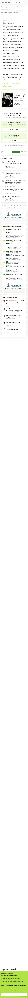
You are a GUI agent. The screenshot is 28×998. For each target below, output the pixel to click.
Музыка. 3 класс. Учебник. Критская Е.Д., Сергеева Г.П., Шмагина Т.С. (14, 242)
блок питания (4, 12)
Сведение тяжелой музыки (14, 274)
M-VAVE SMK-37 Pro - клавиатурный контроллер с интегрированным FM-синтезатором (14, 173)
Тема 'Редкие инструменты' (13, 322)
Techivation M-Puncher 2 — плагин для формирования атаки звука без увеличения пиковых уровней (15, 182)
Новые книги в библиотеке (12, 226)
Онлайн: (5, 217)
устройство (15, 12)
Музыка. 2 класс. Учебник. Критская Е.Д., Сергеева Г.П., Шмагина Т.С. (14, 252)
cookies (17, 978)
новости (10, 12)
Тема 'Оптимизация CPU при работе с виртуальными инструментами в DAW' (15, 302)
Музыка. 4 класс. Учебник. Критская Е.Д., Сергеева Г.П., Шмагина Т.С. (14, 231)
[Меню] (3, 2)
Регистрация (14, 129)
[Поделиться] (25, 20)
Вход (14, 140)
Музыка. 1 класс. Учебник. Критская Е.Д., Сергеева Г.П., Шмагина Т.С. (14, 263)
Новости (25, 10)
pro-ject (18, 10)
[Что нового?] (25, 2)
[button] (22, 2)
